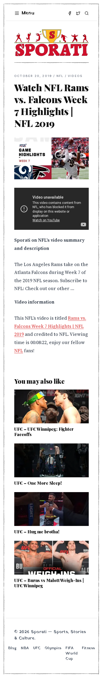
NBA (25, 648)
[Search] (87, 13)
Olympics (53, 648)
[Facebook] (70, 13)
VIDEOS (75, 76)
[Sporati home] (51, 42)
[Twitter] (78, 13)
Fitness (88, 648)
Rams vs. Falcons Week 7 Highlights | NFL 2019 (50, 326)
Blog (12, 648)
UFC (36, 648)
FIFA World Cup (71, 654)
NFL (60, 76)
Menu (28, 13)
